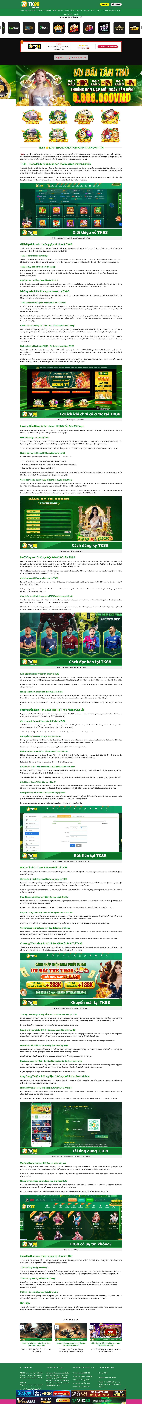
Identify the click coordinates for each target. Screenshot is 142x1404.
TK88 (22, 1365)
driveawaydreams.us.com (55, 1365)
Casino (105, 10)
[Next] (136, 81)
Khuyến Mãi (68, 14)
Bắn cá (99, 10)
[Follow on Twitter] (29, 1382)
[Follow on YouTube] (36, 1382)
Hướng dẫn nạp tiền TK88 (81, 1375)
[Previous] (5, 81)
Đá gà (93, 10)
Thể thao (112, 10)
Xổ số (119, 10)
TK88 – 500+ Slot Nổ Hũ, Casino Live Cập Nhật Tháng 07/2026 (41, 10)
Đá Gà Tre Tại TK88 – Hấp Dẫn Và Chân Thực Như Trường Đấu (36, 1337)
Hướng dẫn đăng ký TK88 (81, 1365)
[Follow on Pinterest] (32, 1382)
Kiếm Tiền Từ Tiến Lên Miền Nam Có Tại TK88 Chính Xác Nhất (105, 1337)
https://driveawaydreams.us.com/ (31, 1377)
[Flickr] (39, 1382)
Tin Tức (76, 14)
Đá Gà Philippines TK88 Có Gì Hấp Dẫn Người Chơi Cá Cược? (71, 1337)
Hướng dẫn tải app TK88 (80, 1372)
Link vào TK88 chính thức (108, 46)
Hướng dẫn (69, 10)
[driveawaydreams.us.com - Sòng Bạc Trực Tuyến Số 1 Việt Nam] (30, 4)
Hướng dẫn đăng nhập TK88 (82, 1369)
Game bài (79, 10)
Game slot (86, 10)
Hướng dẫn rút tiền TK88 (81, 1379)
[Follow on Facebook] (22, 1382)
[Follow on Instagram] (25, 1382)
